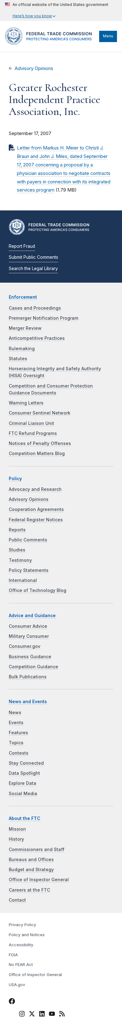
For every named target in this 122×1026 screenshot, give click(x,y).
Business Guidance (30, 656)
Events (16, 722)
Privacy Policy (22, 924)
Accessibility (21, 944)
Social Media (23, 793)
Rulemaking (22, 348)
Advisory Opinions (34, 68)
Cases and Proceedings (35, 308)
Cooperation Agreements (36, 509)
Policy (15, 478)
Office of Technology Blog (37, 590)
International (23, 580)
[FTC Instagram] (22, 1015)
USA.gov (17, 984)
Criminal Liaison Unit (31, 423)
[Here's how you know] (56, 10)
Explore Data (22, 783)
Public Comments (28, 539)
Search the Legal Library (33, 268)
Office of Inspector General (39, 879)
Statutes (18, 358)
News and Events (28, 701)
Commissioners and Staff (36, 849)
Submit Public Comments (33, 257)
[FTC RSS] (62, 1015)
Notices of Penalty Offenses (40, 443)
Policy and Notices (27, 934)
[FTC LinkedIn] (42, 1015)
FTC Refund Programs (33, 433)
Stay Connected (26, 763)
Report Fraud (22, 246)
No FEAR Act (21, 964)
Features (18, 732)
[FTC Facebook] (12, 1002)
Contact (17, 900)
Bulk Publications (28, 676)
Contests (18, 753)
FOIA (13, 955)
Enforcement (23, 297)
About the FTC (24, 818)
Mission (17, 829)
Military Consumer (29, 636)
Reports (17, 529)
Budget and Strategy (31, 869)
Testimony (20, 560)
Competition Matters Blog (37, 453)
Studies (17, 549)
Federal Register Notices (36, 519)
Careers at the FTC (29, 890)
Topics (16, 742)
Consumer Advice (28, 626)
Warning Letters (26, 402)
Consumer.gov (24, 646)
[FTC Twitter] (32, 1013)
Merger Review (25, 328)
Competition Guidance (33, 666)
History (16, 839)
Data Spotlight (24, 773)
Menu (108, 36)
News (15, 712)
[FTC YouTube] (52, 1015)
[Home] (50, 43)
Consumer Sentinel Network (39, 412)
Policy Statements (28, 570)
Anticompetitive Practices (37, 338)
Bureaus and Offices (31, 859)
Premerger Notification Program (44, 318)
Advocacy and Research (35, 489)
